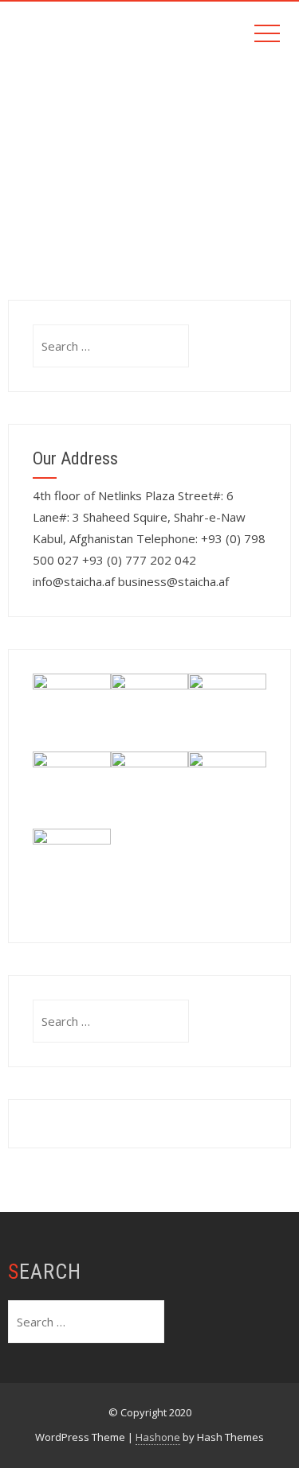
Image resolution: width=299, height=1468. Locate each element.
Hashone (158, 1437)
